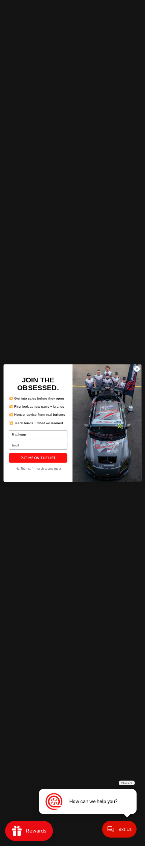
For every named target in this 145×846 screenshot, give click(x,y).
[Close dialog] (137, 369)
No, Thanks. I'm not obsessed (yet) (38, 468)
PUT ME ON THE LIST (38, 458)
